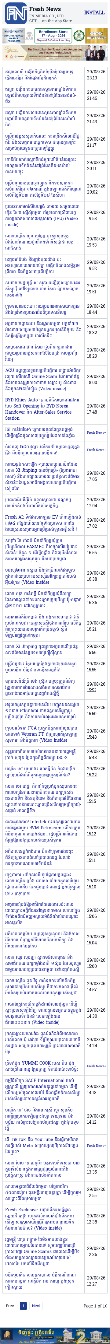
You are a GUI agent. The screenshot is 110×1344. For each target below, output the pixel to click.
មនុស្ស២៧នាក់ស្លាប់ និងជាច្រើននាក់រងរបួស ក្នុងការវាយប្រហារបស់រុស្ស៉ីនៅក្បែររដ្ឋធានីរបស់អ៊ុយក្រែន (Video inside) (40, 576)
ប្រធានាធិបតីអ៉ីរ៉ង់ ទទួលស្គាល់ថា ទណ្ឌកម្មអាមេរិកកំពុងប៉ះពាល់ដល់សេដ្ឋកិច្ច (38, 503)
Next (36, 1305)
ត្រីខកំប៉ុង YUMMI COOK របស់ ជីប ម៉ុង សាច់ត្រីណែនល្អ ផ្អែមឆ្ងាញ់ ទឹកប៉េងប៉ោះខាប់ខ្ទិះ (42, 1066)
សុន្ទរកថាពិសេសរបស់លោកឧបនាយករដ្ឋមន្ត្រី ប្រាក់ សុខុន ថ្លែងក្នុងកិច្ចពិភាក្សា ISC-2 (40, 755)
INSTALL (94, 13)
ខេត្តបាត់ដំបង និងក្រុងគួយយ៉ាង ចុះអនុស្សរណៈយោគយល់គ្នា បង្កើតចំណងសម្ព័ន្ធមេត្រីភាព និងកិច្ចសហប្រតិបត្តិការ (42, 266)
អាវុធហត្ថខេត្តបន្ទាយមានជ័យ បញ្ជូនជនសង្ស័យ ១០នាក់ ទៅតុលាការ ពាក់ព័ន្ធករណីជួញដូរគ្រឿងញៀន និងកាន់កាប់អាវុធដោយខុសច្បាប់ (42, 711)
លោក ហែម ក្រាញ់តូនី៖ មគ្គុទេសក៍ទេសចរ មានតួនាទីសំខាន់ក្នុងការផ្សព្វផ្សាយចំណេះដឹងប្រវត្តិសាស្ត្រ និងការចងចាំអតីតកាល (42, 1169)
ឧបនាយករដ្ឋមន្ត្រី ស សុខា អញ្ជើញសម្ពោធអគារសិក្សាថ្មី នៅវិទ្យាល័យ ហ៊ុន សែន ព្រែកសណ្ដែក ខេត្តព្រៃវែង (42, 289)
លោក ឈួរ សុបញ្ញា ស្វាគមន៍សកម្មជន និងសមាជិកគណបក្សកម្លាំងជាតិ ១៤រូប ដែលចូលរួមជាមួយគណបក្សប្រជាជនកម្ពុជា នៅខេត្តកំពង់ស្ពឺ (43, 963)
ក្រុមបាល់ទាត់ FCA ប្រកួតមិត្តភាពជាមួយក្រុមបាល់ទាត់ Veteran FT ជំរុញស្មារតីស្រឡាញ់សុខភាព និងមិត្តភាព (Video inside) (41, 734)
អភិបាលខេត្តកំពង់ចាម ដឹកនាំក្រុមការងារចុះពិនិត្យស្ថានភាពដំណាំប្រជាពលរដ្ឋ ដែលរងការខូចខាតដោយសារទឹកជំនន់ (39, 858)
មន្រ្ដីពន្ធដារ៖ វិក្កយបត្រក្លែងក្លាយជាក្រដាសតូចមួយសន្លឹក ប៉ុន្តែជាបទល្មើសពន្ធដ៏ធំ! (41, 667)
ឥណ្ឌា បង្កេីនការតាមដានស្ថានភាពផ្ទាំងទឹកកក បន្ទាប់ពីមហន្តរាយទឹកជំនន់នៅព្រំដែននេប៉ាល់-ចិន (40, 95)
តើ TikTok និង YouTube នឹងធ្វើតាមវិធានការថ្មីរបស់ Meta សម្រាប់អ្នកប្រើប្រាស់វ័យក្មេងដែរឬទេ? (42, 1146)
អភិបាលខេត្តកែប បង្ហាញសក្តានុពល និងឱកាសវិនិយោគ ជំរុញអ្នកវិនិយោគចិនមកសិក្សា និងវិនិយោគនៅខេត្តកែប (42, 940)
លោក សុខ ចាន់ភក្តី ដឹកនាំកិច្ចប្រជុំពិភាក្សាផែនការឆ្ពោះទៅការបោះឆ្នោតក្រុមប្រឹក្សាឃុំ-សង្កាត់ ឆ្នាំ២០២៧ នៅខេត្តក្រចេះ (43, 600)
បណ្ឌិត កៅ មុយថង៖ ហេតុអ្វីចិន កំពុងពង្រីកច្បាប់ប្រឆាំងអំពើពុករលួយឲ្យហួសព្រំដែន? (40, 772)
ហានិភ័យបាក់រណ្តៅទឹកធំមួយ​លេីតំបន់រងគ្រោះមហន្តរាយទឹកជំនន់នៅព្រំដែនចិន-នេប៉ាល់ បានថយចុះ (40, 166)
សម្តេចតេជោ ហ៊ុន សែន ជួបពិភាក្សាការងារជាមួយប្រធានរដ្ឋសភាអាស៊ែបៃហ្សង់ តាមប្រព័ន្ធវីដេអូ (41, 353)
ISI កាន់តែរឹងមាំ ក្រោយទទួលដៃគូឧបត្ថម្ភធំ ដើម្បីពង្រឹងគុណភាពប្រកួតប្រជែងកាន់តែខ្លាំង (40, 433)
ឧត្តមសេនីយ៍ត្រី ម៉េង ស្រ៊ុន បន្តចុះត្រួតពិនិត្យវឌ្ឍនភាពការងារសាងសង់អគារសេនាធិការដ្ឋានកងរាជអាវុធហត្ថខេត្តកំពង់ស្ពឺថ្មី (40, 687)
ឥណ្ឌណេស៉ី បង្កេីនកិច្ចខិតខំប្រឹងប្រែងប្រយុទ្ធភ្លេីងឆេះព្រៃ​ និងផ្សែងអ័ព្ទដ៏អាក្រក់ (39, 75)
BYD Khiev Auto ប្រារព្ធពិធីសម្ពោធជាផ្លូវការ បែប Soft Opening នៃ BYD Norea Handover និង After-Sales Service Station (42, 409)
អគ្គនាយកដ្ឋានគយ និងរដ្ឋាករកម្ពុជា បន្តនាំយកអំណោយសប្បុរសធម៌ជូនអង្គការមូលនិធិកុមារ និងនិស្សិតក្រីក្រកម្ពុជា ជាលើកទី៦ (43, 330)
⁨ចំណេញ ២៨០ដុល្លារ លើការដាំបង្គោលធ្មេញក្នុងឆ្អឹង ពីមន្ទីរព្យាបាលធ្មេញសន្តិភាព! (42, 450)
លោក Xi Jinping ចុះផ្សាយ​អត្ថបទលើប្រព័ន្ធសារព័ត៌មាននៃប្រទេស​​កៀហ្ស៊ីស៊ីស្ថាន (41, 650)
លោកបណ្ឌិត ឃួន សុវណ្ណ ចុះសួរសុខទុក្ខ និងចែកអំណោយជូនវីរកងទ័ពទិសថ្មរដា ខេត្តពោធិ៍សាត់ (39, 242)
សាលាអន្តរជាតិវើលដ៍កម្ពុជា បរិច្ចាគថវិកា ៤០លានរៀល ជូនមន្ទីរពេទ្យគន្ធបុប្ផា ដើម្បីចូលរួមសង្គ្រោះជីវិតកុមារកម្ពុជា (43, 1193)
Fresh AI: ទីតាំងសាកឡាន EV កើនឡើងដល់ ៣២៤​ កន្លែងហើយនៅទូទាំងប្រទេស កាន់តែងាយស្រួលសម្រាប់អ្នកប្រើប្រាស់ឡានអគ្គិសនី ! (43, 523)
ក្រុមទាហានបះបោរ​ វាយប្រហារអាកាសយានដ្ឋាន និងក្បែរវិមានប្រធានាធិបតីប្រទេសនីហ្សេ (42, 309)
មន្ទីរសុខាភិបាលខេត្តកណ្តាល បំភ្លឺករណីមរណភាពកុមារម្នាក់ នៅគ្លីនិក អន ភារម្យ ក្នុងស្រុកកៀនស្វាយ (40, 1281)
